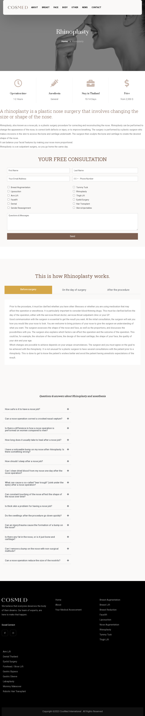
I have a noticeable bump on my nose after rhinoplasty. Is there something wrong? (34, 450)
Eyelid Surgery (82, 200)
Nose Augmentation (109, 624)
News (85, 7)
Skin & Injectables (84, 208)
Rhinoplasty (81, 191)
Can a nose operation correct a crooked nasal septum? (33, 418)
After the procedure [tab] (118, 289)
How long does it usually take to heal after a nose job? (33, 440)
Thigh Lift (80, 195)
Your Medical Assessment (68, 609)
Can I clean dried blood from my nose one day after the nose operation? (33, 471)
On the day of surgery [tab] (74, 289)
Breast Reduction (108, 609)
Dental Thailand (10, 656)
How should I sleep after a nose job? (24, 461)
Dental (14, 204)
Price (127, 93)
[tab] (37, 409)
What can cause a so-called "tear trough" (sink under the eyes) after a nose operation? (34, 483)
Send (72, 236)
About (34, 7)
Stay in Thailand (91, 93)
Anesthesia (54, 93)
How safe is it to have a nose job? (22, 409)
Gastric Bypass (10, 671)
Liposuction (16, 191)
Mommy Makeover (12, 686)
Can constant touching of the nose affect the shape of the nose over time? (33, 495)
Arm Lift (14, 195)
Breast (46, 7)
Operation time (18, 93)
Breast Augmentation (20, 187)
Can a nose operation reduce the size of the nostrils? (32, 560)
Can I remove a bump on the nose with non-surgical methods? (31, 549)
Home (58, 599)
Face (56, 7)
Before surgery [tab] (28, 289)
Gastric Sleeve (10, 676)
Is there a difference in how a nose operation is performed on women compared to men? (29, 429)
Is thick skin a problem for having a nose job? (28, 506)
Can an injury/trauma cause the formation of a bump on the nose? (34, 526)
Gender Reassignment (21, 208)
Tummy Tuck (82, 187)
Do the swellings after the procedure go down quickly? (33, 515)
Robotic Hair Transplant (14, 691)
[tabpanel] (72, 332)
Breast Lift (105, 604)
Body (65, 7)
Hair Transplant (83, 204)
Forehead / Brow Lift (13, 666)
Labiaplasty (8, 681)
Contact (96, 7)
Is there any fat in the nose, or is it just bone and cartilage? (30, 538)
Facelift (14, 200)
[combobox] (76, 178)
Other (75, 7)
